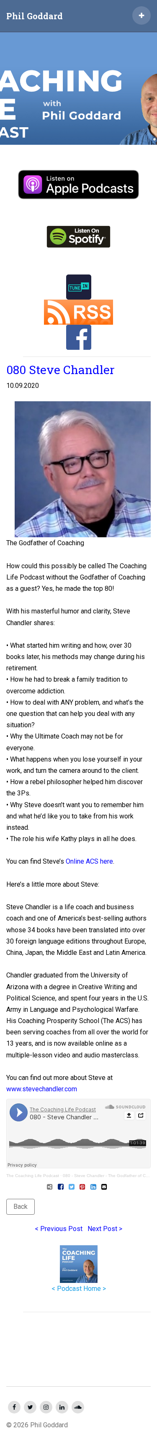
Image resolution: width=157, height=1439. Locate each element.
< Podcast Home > (78, 1289)
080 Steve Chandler (60, 369)
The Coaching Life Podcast (32, 1175)
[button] (141, 15)
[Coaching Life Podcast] (78, 85)
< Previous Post (58, 1229)
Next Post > (105, 1229)
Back (20, 1207)
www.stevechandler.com (41, 1089)
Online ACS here (89, 861)
